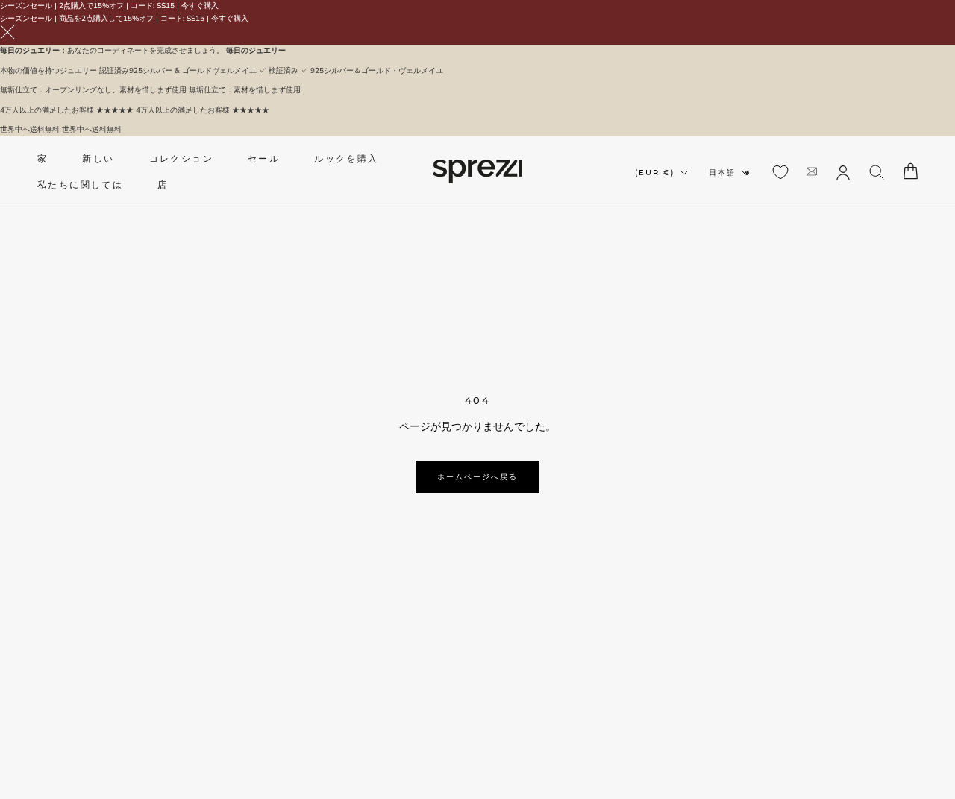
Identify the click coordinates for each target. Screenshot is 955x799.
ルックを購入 (346, 158)
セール (264, 158)
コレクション (181, 158)
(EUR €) (654, 172)
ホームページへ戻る (477, 476)
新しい (98, 158)
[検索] (877, 171)
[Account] (843, 171)
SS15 (166, 6)
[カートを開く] (911, 171)
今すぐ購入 (200, 6)
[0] (780, 172)
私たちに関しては (80, 184)
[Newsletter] (812, 171)
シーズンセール (26, 6)
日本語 (722, 172)
